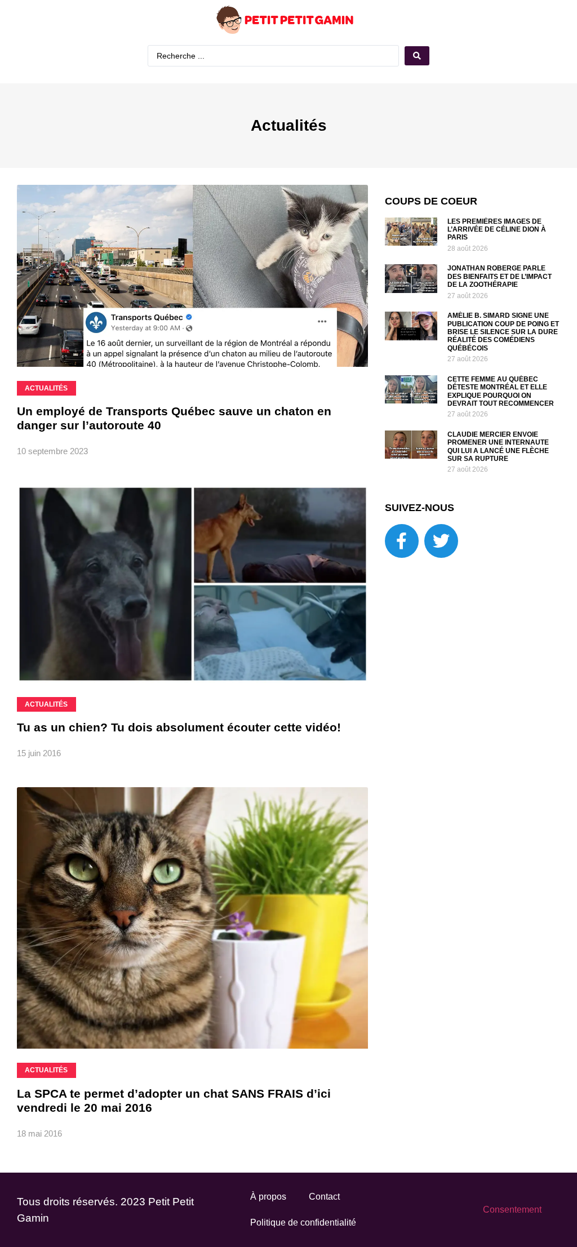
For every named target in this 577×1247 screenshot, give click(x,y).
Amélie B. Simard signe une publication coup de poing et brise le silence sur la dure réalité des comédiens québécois (503, 332)
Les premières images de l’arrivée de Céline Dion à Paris (496, 230)
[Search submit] (417, 55)
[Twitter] (441, 541)
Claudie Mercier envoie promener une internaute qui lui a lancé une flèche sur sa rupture (498, 447)
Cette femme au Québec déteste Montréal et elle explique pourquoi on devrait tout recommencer (500, 391)
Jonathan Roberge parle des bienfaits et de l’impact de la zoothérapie (499, 276)
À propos (268, 1196)
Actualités (289, 125)
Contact (324, 1196)
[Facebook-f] (402, 541)
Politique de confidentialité (303, 1222)
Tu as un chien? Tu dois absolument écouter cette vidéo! (179, 727)
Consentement (512, 1209)
